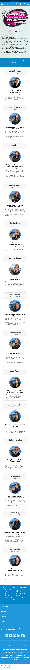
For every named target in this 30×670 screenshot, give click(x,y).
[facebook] (14, 635)
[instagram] (18, 635)
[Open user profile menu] (28, 4)
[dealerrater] (10, 635)
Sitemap (12, 649)
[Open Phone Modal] (17, 4)
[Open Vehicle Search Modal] (24, 4)
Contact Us (6, 649)
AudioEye (8, 652)
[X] (6, 635)
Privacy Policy (7, 645)
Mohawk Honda (20, 655)
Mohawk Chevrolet (21, 649)
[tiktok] (23, 635)
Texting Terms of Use (18, 652)
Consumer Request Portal (19, 645)
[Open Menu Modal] (2, 4)
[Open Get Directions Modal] (21, 4)
